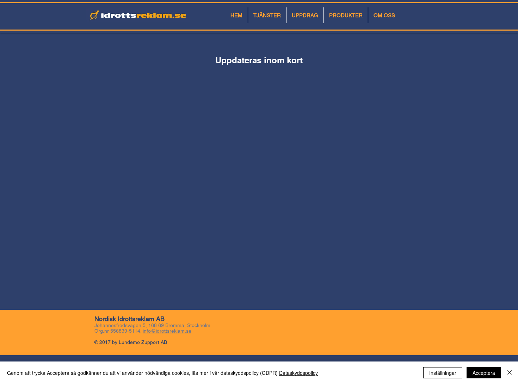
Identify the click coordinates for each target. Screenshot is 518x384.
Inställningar (442, 372)
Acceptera (484, 372)
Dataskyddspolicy (298, 372)
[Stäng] (509, 372)
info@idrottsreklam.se (167, 331)
